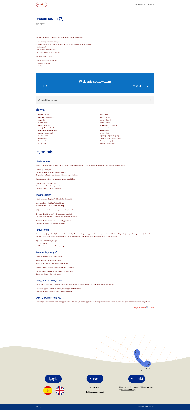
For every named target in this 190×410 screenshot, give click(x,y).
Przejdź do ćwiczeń (140, 308)
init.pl (147, 406)
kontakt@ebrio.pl (128, 389)
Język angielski (40, 24)
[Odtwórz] (44, 86)
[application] (95, 86)
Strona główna (140, 4)
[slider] (145, 86)
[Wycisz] (140, 86)
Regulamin (95, 387)
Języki (150, 4)
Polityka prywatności (95, 392)
